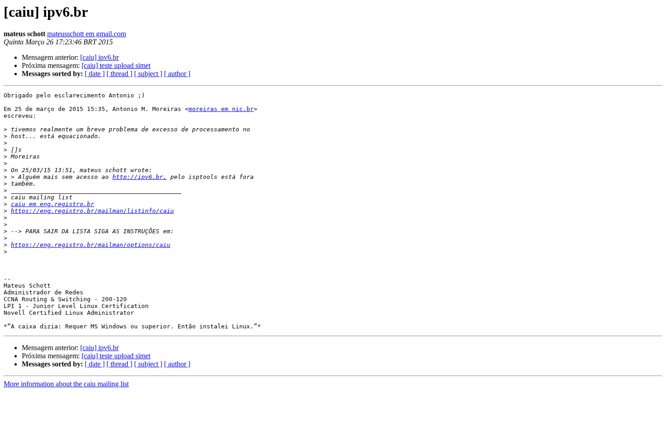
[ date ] (95, 73)
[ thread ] (119, 73)
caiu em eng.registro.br (52, 204)
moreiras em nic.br (221, 109)
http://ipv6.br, (139, 176)
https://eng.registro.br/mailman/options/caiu (90, 244)
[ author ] (177, 73)
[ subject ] (148, 73)
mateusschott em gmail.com (86, 34)
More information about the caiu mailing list (66, 384)
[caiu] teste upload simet (116, 65)
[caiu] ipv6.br (99, 57)
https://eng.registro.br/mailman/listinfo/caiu (92, 210)
